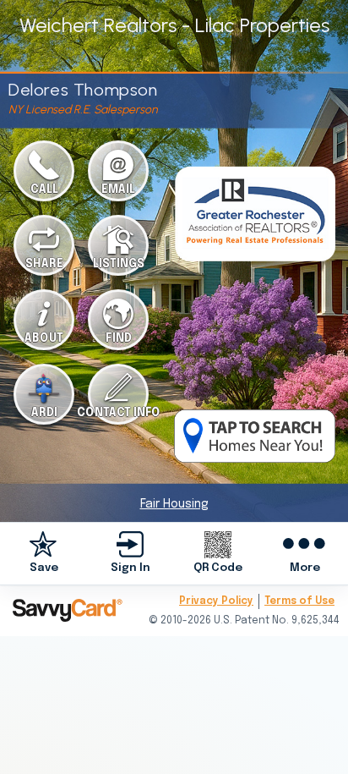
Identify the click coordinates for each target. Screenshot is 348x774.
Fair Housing (174, 504)
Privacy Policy (216, 601)
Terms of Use (299, 601)
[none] (43, 553)
